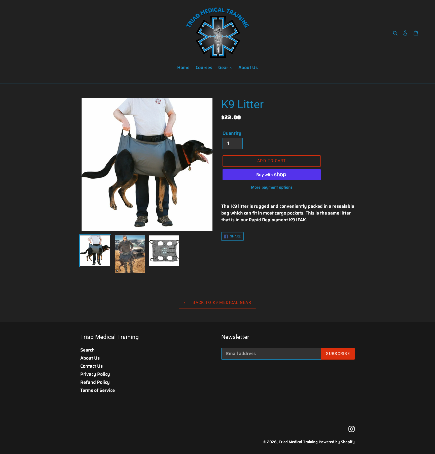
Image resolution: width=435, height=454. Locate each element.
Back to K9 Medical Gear (221, 302)
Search (87, 350)
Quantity (232, 133)
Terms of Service (97, 390)
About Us (90, 358)
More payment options (272, 187)
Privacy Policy (95, 374)
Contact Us (91, 366)
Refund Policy (95, 382)
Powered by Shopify (337, 442)
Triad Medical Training (298, 442)
